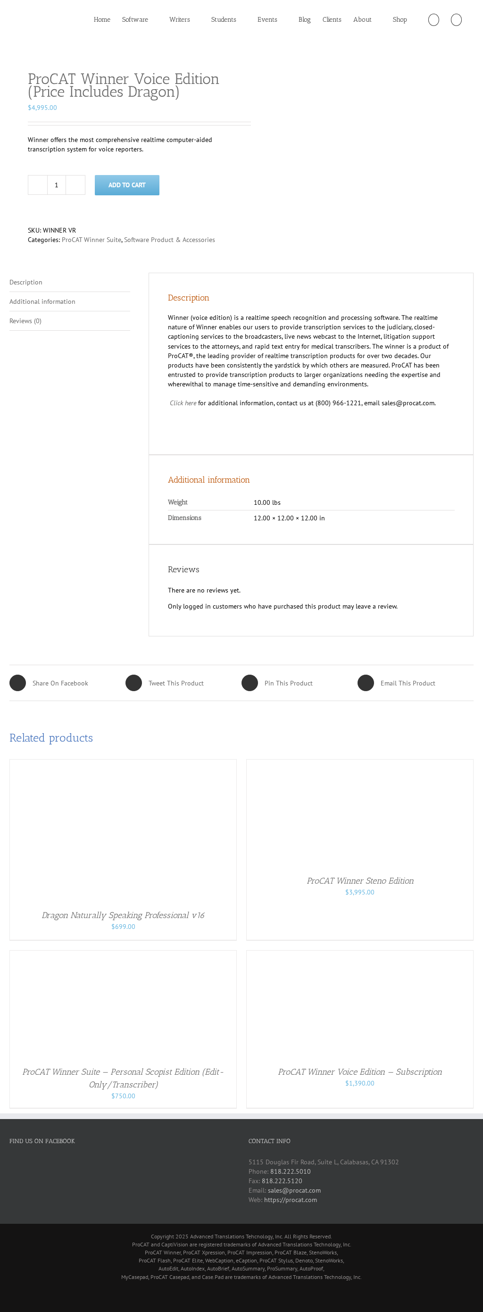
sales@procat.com (294, 1190)
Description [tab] (25, 282)
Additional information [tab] (42, 301)
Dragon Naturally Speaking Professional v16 (123, 915)
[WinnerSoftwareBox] (120, 44)
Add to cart (127, 185)
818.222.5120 (282, 1181)
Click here (183, 403)
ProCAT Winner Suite (91, 239)
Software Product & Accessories (169, 239)
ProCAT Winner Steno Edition (360, 881)
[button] (456, 20)
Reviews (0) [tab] (25, 321)
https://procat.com (290, 1199)
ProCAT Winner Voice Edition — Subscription (360, 1072)
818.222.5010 (290, 1171)
